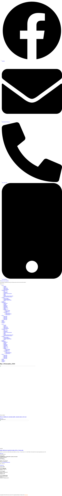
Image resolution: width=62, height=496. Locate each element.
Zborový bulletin (6, 298)
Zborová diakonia (6, 289)
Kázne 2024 (5, 317)
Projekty (3, 301)
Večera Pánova (6, 330)
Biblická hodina (6, 347)
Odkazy (3, 320)
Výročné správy (7, 314)
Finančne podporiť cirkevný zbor (8, 334)
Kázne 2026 (5, 316)
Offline (5, 308)
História (5, 325)
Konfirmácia (5, 292)
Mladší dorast (5, 305)
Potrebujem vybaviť (5, 290)
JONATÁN (3, 360)
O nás (2, 285)
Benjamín (5, 304)
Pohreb (5, 295)
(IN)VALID (5, 312)
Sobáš (4, 294)
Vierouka (5, 286)
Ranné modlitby (7, 310)
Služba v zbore (6, 288)
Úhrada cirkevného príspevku (8, 296)
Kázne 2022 (5, 319)
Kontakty (3, 322)
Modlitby (5, 309)
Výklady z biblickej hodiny (7, 338)
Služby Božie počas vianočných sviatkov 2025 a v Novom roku (11, 450)
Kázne (4, 300)
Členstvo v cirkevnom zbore (8, 293)
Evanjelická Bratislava (7, 299)
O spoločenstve (7, 351)
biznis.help (26, 494)
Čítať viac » (1, 418)
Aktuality (3, 297)
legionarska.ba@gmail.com (6, 462)
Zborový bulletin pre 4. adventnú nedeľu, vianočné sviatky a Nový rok (13, 416)
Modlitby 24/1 (7, 311)
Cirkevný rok (5, 287)
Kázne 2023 (5, 318)
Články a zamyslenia (8, 313)
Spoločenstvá (4, 302)
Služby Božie (5, 303)
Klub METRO (6, 307)
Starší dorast (5, 306)
